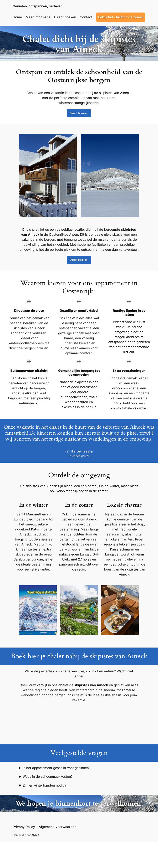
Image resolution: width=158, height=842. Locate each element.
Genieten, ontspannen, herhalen (37, 6)
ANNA (35, 835)
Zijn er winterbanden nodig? (44, 785)
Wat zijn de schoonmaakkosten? (48, 776)
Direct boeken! (79, 113)
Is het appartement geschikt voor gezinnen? (57, 768)
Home (17, 17)
